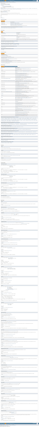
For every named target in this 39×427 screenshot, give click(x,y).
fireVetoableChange (21, 123)
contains (7, 134)
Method (8, 2)
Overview (1, 0)
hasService (16, 99)
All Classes (13, 1)
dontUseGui (15, 118)
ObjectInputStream (24, 73)
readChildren (2, 120)
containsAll (2, 118)
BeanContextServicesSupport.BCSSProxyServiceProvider (10, 35)
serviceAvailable (3, 334)
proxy (17, 35)
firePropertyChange (16, 123)
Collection (12, 133)
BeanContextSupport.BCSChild (7, 78)
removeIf (30, 134)
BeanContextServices (19, 8)
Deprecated (10, 0)
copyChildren (9, 118)
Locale (15, 60)
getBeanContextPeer (29, 118)
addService (16, 71)
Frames (7, 1)
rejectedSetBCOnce (14, 44)
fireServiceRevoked (17, 86)
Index (12, 0)
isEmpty (17, 134)
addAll (3, 134)
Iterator (2, 93)
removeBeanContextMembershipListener (15, 120)
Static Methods (6, 66)
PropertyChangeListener (34, 8)
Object (19, 78)
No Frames (9, 1)
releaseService (17, 106)
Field (4, 2)
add (1, 134)
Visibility (12, 141)
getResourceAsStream (15, 129)
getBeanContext (26, 123)
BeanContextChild (6, 8)
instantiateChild (20, 129)
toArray (34, 120)
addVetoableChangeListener (11, 123)
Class (18, 71)
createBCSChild (17, 78)
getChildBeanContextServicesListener (19, 91)
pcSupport (11, 44)
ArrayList (5, 33)
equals (12, 134)
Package (3, 0)
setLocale (30, 120)
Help (13, 0)
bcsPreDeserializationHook (18, 73)
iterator (19, 134)
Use (6, 0)
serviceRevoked (17, 114)
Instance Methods (10, 66)
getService (16, 97)
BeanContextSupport (5, 11)
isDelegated (35, 123)
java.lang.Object (2, 5)
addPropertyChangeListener (4, 123)
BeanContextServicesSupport (4, 55)
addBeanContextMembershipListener (5, 129)
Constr (6, 2)
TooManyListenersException (10, 289)
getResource (10, 129)
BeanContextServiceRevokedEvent (23, 86)
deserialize (12, 118)
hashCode (15, 134)
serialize (24, 120)
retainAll (21, 120)
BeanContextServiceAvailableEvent (14, 383)
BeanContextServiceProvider (26, 71)
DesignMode (30, 8)
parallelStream (22, 134)
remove (5, 120)
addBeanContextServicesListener (19, 68)
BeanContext (2, 8)
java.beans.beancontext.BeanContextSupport (6, 6)
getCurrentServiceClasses (18, 93)
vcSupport (18, 44)
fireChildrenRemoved (24, 118)
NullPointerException (3, 235)
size (32, 120)
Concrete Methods (15, 66)
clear (5, 134)
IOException (12, 402)
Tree (8, 0)
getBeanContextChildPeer (31, 123)
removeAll (10, 120)
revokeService (2, 271)
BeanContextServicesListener (25, 8)
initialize (16, 101)
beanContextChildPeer (6, 44)
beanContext (2, 44)
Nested (3, 2)
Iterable (12, 136)
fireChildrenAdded (19, 118)
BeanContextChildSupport (16, 43)
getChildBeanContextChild (35, 118)
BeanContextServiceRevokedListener (12, 8)
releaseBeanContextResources (18, 104)
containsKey (5, 118)
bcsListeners (17, 33)
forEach (2, 137)
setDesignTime (27, 120)
